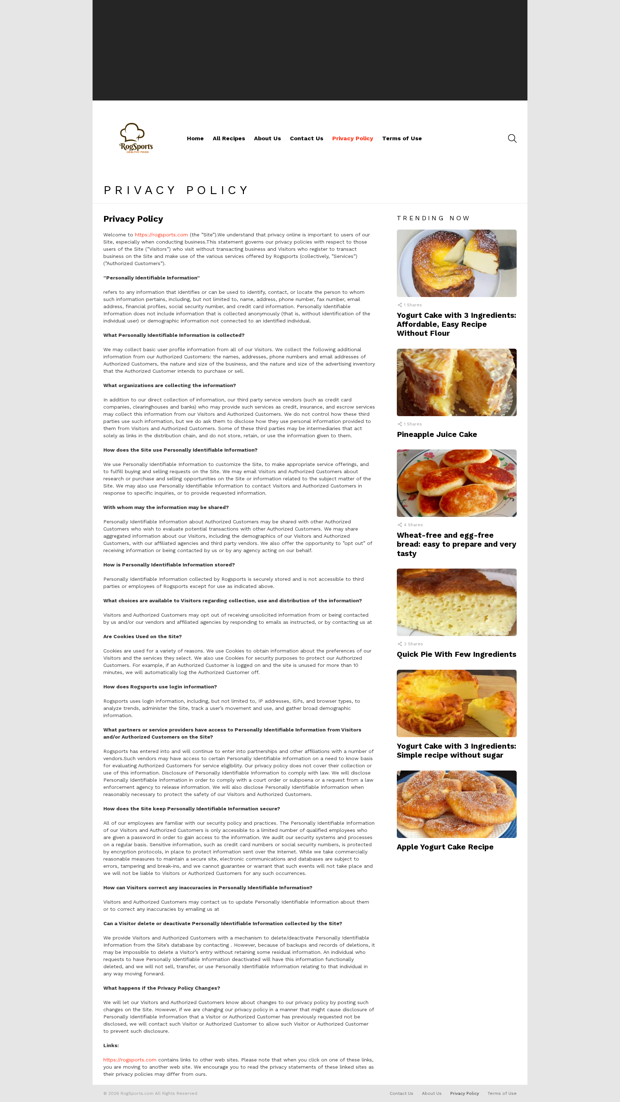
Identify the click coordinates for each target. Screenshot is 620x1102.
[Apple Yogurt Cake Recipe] (457, 804)
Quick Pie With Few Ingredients (456, 654)
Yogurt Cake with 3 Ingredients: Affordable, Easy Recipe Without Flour (456, 324)
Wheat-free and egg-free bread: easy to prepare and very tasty (456, 544)
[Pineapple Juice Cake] (457, 382)
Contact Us (306, 138)
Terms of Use (402, 138)
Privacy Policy (352, 138)
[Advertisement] (310, 50)
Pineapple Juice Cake (437, 434)
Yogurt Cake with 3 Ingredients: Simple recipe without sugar (456, 750)
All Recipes (229, 138)
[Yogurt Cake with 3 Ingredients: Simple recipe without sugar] (457, 703)
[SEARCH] (512, 138)
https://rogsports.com (161, 234)
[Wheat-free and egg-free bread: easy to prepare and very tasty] (457, 483)
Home (195, 138)
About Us (267, 138)
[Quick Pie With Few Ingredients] (457, 602)
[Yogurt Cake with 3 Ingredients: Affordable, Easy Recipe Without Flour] (457, 263)
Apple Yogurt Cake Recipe (445, 846)
